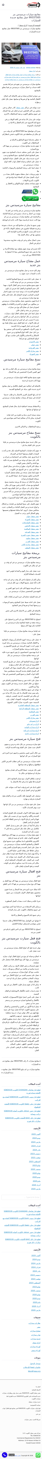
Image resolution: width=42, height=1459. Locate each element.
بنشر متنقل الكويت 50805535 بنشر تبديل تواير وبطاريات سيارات (21, 1393)
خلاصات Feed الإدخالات (31, 1367)
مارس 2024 (35, 1142)
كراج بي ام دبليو (33, 724)
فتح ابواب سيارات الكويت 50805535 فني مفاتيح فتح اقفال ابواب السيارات (21, 1409)
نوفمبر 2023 (35, 1158)
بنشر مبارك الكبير (32, 351)
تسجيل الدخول (35, 1363)
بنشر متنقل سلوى (32, 538)
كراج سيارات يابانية (32, 734)
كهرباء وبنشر (35, 1350)
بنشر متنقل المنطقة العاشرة (28, 705)
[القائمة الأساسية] (3, 4)
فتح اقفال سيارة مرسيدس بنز (27, 77)
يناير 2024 (36, 1150)
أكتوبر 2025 (35, 1134)
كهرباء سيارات (35, 1347)
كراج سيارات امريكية (31, 731)
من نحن (38, 1414)
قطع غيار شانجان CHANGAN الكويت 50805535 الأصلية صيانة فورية (22, 1091)
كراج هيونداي (34, 721)
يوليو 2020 (36, 1173)
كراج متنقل (32, 71)
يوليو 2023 (36, 1165)
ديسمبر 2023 (35, 1154)
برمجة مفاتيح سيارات (29, 74)
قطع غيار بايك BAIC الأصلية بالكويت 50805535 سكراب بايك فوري (22, 1119)
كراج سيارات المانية (32, 727)
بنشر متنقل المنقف (32, 548)
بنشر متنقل (20, 108)
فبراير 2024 (35, 1146)
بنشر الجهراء (34, 354)
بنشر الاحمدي (34, 342)
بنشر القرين (34, 715)
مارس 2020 (35, 1189)
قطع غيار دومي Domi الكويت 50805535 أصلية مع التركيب (21, 1098)
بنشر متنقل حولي (32, 516)
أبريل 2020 (36, 1185)
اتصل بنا (38, 1386)
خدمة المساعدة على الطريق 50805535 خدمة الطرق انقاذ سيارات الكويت (23, 1397)
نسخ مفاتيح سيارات (10, 79)
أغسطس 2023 (34, 1161)
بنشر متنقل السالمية (31, 529)
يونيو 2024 (36, 1138)
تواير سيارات (35, 1335)
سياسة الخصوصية (35, 1405)
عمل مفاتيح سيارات (16, 74)
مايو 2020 (36, 1181)
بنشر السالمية (34, 712)
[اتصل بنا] (4, 1455)
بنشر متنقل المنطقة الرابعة (29, 709)
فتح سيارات (14, 77)
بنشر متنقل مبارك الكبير (30, 545)
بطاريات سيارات (34, 1323)
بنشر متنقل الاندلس (32, 526)
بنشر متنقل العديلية (32, 532)
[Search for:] (21, 1197)
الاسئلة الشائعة (36, 1390)
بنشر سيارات (28, 1419)
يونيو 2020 (36, 1177)
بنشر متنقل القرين (32, 541)
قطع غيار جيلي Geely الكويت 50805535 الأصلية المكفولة (22, 1105)
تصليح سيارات (35, 1331)
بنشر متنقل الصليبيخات (30, 523)
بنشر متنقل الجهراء (32, 520)
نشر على (17, 67)
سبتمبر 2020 (35, 1169)
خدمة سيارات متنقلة (34, 1402)
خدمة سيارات (35, 1339)
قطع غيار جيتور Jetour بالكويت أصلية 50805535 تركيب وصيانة (22, 1112)
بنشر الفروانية (34, 348)
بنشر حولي (35, 345)
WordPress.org (34, 1371)
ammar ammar (31, 67)
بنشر (38, 1327)
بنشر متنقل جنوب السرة (30, 535)
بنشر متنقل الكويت (15, 1455)
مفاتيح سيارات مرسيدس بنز (24, 79)
